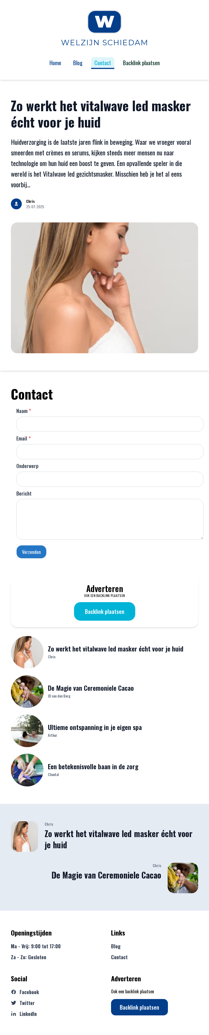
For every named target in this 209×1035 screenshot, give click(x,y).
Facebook (29, 991)
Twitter (27, 1002)
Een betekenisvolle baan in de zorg (93, 766)
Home (55, 62)
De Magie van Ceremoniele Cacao (91, 688)
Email (23, 438)
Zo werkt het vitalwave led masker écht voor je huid (101, 113)
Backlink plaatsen (104, 611)
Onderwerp (27, 466)
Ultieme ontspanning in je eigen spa (95, 727)
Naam (23, 411)
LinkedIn (28, 1013)
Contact (102, 62)
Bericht (24, 493)
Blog (77, 62)
